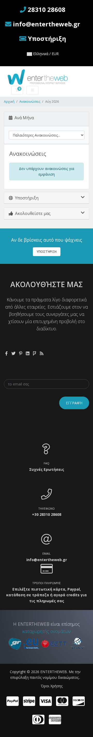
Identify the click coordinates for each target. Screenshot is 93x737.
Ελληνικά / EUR (45, 53)
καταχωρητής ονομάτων (46, 631)
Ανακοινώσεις (29, 101)
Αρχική (9, 101)
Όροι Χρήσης (52, 685)
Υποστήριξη (47, 251)
